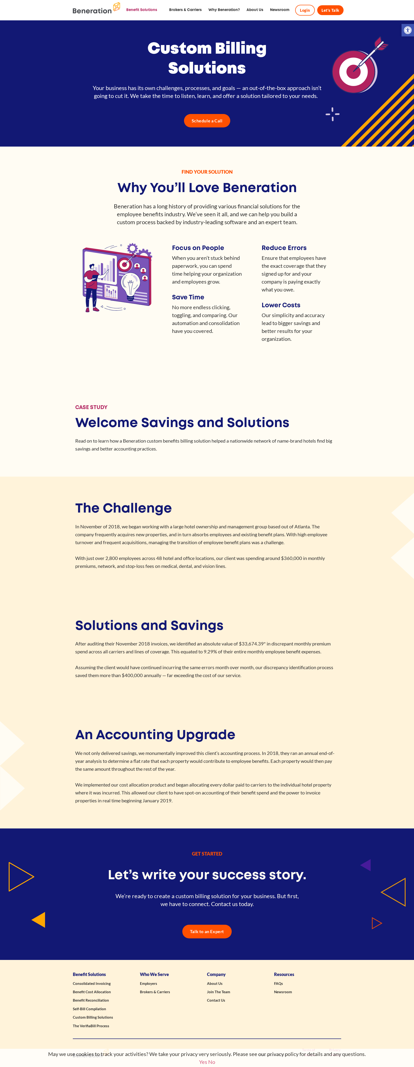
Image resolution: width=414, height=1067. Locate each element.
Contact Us (216, 1000)
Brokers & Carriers (155, 992)
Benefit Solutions (89, 974)
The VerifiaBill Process (91, 1026)
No (211, 1062)
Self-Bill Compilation (89, 1009)
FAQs (278, 983)
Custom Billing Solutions (93, 1017)
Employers (148, 983)
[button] (408, 30)
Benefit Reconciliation (91, 1000)
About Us (215, 983)
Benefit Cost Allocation (92, 992)
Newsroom (283, 992)
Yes (203, 1062)
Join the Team (218, 992)
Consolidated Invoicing (92, 983)
